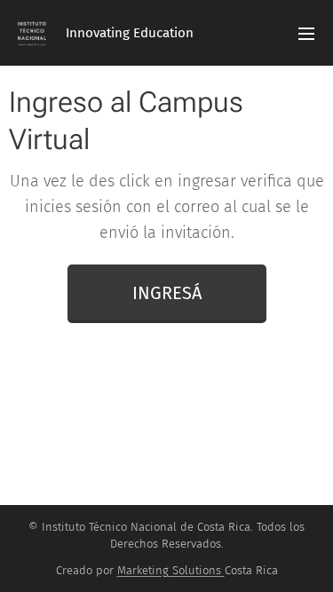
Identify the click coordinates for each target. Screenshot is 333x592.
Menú (306, 33)
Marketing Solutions (169, 570)
